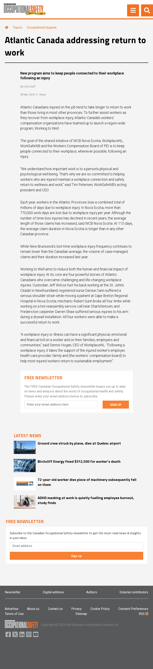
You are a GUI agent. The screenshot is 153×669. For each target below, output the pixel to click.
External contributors (134, 592)
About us (33, 609)
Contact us (55, 609)
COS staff (29, 86)
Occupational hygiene (42, 27)
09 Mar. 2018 (27, 94)
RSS (142, 614)
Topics (17, 27)
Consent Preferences (133, 609)
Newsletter (12, 592)
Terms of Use (14, 614)
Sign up (76, 555)
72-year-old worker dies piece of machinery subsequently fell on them (87, 482)
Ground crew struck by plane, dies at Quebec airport (79, 443)
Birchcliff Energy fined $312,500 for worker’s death (79, 461)
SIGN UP (116, 404)
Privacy (76, 609)
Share (42, 94)
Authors (91, 592)
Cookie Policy (100, 609)
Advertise (11, 609)
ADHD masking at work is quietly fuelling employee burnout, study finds (86, 500)
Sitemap (81, 614)
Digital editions (53, 592)
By (27, 86)
